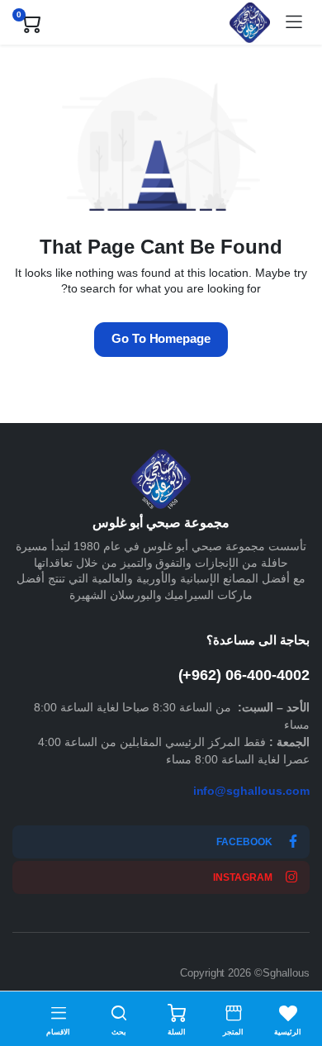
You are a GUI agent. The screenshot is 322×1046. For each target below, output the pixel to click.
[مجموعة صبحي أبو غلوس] (250, 22)
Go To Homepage (161, 338)
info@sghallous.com (251, 790)
